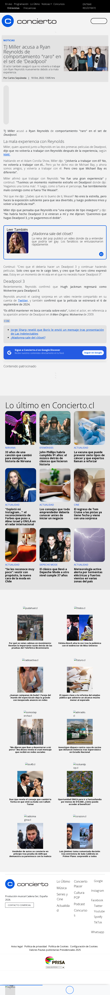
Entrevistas (13, 8)
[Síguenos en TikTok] (85, 18)
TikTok (97, 922)
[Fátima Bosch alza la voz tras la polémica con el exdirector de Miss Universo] (80, 628)
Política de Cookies (58, 946)
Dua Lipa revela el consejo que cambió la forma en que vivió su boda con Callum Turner (30, 802)
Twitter (23, 300)
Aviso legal (17, 946)
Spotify (97, 917)
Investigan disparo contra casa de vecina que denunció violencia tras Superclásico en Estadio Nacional (79, 750)
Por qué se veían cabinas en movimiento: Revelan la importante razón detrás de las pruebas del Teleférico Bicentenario (30, 645)
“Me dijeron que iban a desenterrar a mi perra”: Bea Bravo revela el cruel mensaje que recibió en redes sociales (30, 750)
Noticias (46, 4)
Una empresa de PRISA (55, 960)
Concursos (59, 4)
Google (98, 881)
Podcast (79, 904)
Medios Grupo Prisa (55, 967)
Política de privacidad (35, 946)
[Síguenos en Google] (57, 18)
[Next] (85, 990)
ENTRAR (86, 4)
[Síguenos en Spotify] (80, 18)
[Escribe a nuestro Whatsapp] (57, 23)
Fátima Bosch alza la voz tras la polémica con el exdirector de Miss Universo (79, 644)
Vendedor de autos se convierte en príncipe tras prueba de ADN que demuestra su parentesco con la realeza (30, 854)
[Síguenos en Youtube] (76, 18)
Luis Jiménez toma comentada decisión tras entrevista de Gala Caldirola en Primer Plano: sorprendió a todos (79, 854)
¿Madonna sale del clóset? (28, 337)
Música (62, 888)
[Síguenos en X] (71, 18)
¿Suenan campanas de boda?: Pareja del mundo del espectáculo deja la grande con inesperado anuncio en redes (30, 697)
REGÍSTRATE (89, 8)
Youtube (99, 911)
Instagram (97, 891)
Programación (21, 4)
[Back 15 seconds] (62, 990)
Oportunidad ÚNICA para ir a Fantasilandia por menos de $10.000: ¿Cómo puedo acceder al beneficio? (80, 802)
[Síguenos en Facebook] (67, 18)
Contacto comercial (19, 905)
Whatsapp (97, 932)
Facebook (97, 900)
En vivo (8, 4)
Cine (7, 321)
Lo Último (35, 4)
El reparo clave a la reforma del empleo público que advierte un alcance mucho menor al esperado (79, 697)
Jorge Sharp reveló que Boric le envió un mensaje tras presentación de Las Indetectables (57, 332)
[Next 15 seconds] (77, 990)
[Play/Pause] (70, 990)
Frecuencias (29, 8)
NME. (6, 155)
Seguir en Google (93, 352)
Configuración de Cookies (84, 946)
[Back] (54, 990)
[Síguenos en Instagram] (62, 18)
